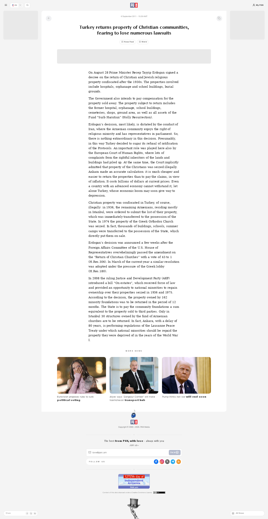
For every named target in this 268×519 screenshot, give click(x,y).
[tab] (168, 91)
